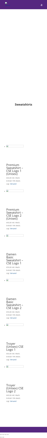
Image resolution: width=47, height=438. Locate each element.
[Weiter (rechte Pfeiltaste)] (3, 437)
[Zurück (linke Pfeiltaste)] (1, 437)
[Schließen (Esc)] (1, 434)
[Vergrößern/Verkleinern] (8, 434)
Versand (13, 184)
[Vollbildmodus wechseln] (5, 434)
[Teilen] (3, 434)
